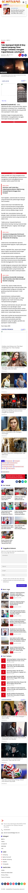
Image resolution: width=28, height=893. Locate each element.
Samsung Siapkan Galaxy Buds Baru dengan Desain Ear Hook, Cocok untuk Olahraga (16, 660)
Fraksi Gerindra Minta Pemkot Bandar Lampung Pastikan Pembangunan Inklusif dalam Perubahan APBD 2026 (21, 513)
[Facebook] (17, 481)
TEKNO (3, 841)
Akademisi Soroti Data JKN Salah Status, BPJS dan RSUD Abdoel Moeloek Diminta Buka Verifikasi (7, 527)
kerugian (17, 461)
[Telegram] (22, 481)
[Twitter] (19, 481)
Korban (5, 463)
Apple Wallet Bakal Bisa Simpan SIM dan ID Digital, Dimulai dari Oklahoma (16, 682)
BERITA (3, 42)
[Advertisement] (14, 23)
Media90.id (3, 54)
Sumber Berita (5, 472)
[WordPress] (10, 884)
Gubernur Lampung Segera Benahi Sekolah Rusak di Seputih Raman (20, 498)
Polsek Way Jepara (8, 466)
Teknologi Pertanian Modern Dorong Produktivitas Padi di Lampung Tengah (6, 513)
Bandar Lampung (7, 859)
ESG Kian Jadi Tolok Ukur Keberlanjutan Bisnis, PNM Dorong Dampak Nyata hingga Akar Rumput (13, 190)
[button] (23, 2)
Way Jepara (12, 468)
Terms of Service (5, 877)
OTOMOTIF (4, 844)
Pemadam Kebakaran (8, 464)
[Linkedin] (16, 884)
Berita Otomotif (7, 857)
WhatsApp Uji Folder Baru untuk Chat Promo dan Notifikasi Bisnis (15, 665)
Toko (4, 468)
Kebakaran (9, 461)
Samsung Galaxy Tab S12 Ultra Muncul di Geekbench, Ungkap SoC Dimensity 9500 (16, 671)
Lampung (5, 854)
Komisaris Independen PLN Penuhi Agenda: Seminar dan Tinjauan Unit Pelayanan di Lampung (14, 236)
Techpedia (5, 864)
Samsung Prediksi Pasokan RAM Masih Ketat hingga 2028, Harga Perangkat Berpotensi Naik (15, 677)
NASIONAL (3, 846)
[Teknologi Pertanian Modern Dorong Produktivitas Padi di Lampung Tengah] (7, 506)
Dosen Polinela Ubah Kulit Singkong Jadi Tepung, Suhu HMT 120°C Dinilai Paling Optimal (6, 542)
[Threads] (19, 884)
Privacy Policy (4, 875)
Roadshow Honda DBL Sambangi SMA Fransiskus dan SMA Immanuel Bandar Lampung (14, 279)
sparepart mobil (20, 466)
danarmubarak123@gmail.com (12, 833)
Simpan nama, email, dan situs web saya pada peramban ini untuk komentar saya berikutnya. (14, 580)
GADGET (5, 862)
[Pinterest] (8, 884)
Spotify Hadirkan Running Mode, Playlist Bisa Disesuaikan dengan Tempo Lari (15, 694)
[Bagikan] (25, 55)
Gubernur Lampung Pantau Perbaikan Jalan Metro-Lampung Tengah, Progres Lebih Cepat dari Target (6, 498)
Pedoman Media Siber (7, 872)
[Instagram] (13, 884)
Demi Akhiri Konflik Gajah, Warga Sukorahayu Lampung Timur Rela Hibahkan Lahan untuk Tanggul (21, 527)
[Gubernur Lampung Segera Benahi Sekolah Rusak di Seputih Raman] (21, 491)
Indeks (2, 870)
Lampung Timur (13, 463)
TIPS (2, 848)
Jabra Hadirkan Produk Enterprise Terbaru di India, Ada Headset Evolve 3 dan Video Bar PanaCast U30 (17, 688)
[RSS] (24, 884)
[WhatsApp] (25, 481)
